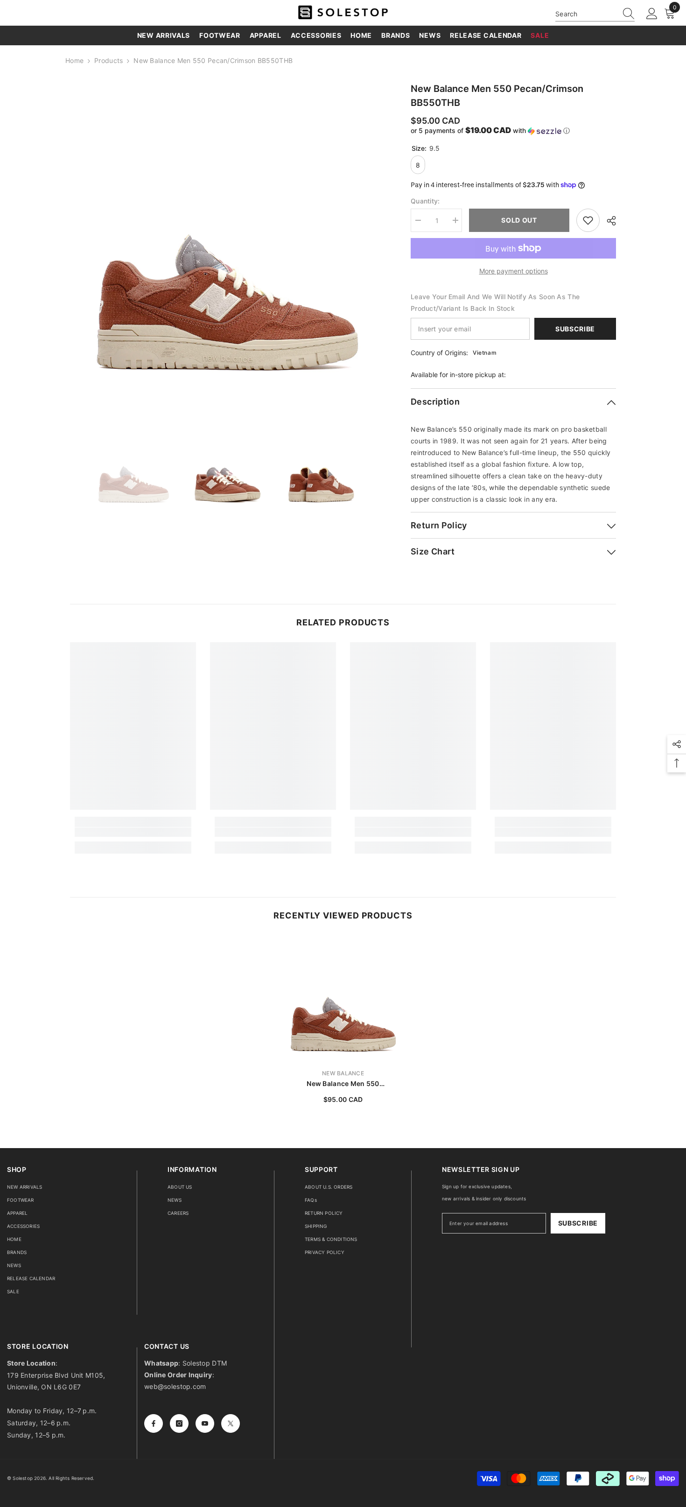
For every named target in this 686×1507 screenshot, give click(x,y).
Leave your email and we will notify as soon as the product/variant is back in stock (495, 302)
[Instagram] (179, 1423)
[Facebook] (153, 1423)
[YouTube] (205, 1423)
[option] (226, 238)
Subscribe (575, 329)
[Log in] (652, 14)
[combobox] (586, 14)
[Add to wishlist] (588, 220)
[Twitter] (230, 1423)
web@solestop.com (175, 1386)
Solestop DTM (204, 1363)
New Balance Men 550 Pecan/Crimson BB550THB (343, 1083)
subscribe (578, 1223)
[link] (133, 832)
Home (74, 60)
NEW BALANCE (343, 1073)
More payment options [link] (513, 271)
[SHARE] (608, 221)
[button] (513, 130)
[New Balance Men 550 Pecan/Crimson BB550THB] (343, 998)
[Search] (595, 14)
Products (108, 60)
